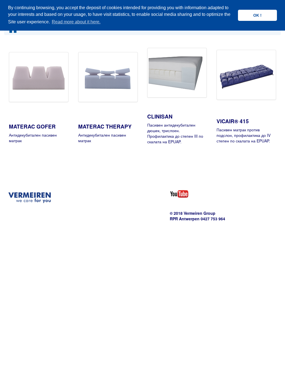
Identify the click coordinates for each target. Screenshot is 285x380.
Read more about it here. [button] (76, 21)
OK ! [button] (257, 15)
